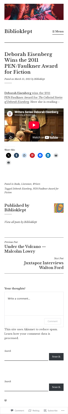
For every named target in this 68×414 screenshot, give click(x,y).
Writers (36, 184)
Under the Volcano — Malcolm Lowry (25, 247)
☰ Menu (58, 31)
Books (17, 184)
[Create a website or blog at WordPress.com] (5, 400)
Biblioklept (18, 31)
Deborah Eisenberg (22, 188)
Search (7, 351)
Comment (53, 321)
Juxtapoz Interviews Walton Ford (44, 263)
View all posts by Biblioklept (20, 222)
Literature (26, 184)
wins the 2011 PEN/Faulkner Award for (33, 97)
